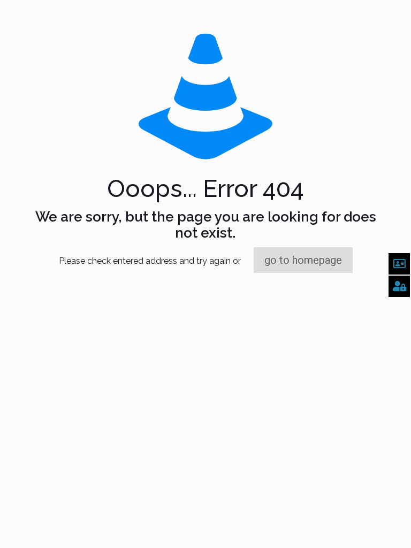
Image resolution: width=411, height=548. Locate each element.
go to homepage (303, 260)
